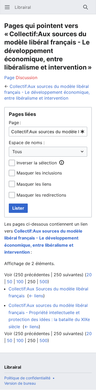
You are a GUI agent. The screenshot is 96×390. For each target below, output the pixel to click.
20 (89, 274)
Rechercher (87, 10)
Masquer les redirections (41, 195)
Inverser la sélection (37, 162)
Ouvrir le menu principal (9, 10)
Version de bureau (20, 383)
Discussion (26, 77)
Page (9, 77)
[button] (61, 162)
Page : (15, 122)
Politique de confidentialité (27, 378)
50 (9, 281)
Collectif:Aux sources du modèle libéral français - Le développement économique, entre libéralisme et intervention (47, 92)
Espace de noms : (27, 142)
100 (19, 281)
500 (43, 281)
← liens (36, 295)
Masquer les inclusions (39, 173)
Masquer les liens (34, 184)
